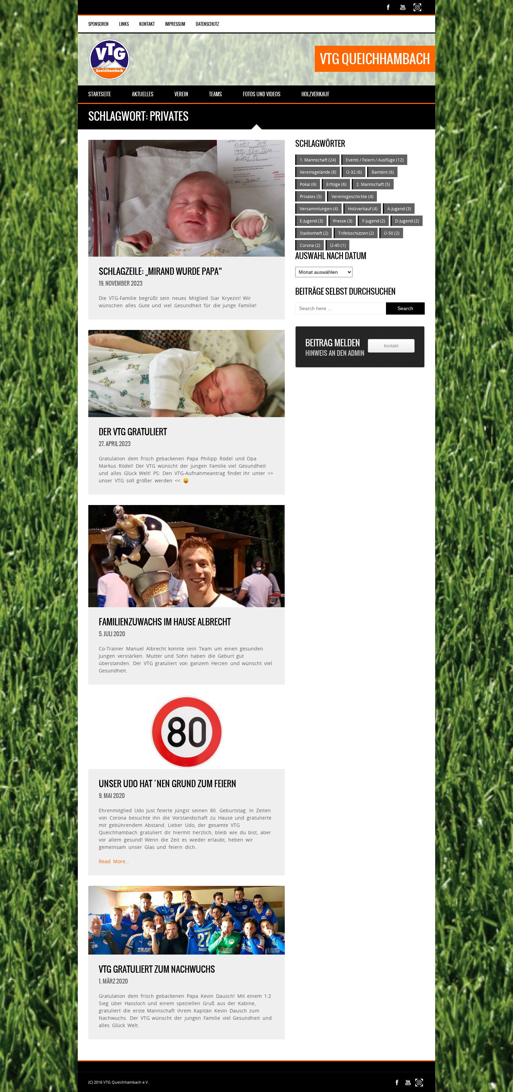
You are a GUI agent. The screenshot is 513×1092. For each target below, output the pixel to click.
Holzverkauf (363, 208)
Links (124, 24)
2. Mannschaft (373, 184)
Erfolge (336, 184)
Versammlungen (319, 208)
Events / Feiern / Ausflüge (375, 160)
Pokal (308, 184)
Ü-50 (392, 233)
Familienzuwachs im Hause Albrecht (165, 622)
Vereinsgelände (318, 172)
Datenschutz (207, 24)
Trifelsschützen (356, 233)
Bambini (383, 172)
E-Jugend (311, 221)
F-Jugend (373, 221)
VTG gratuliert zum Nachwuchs (157, 969)
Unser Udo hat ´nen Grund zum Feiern (167, 783)
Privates (311, 196)
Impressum (175, 24)
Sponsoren (98, 24)
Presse (342, 221)
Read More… (114, 861)
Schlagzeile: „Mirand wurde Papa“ (160, 271)
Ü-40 (338, 245)
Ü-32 (354, 172)
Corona (310, 245)
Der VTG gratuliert (133, 431)
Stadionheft (314, 233)
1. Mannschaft (318, 160)
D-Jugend (407, 221)
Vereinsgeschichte (352, 196)
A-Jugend (399, 208)
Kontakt (147, 24)
